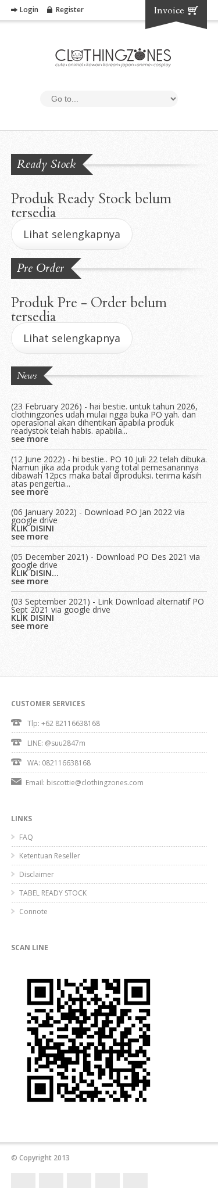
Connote (33, 911)
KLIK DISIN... (35, 573)
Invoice (169, 10)
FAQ (26, 837)
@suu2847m (65, 743)
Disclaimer (36, 874)
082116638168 (66, 763)
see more (29, 439)
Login (29, 10)
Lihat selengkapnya (71, 234)
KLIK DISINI (32, 528)
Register (70, 10)
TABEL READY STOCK (53, 893)
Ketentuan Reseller (49, 856)
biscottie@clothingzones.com (95, 783)
